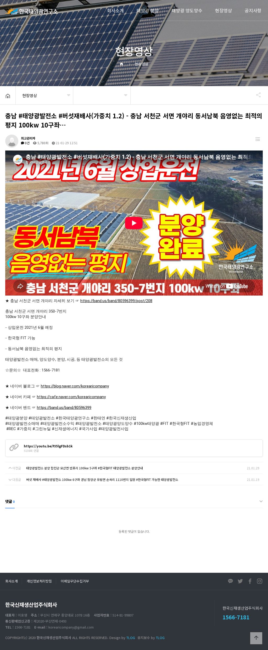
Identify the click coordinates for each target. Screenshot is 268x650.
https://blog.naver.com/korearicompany (75, 386)
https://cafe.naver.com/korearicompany (71, 397)
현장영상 (223, 10)
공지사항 (253, 10)
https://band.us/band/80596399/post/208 (116, 300)
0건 (27, 143)
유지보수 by (151, 637)
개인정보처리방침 (39, 581)
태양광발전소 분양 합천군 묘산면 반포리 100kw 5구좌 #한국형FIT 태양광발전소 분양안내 (84, 468)
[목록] (258, 139)
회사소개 (115, 10)
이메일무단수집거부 (75, 581)
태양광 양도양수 (187, 10)
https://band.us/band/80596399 (64, 407)
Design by (122, 637)
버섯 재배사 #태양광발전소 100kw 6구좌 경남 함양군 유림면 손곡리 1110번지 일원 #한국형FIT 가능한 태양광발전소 (102, 479)
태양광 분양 (148, 10)
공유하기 (256, 94)
